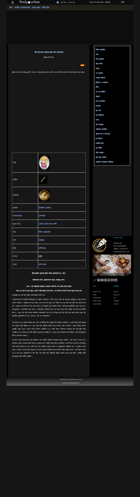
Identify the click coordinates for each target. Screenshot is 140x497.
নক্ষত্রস (98, 106)
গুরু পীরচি (99, 148)
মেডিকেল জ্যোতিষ (101, 129)
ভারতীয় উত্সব (100, 143)
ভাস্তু (97, 68)
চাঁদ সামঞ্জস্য (99, 124)
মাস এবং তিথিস (100, 101)
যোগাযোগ (116, 304)
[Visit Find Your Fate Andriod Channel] (115, 280)
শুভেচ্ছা (94, 295)
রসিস (97, 87)
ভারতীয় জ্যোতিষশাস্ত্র (23, 7)
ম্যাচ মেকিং (99, 64)
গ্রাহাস (98, 96)
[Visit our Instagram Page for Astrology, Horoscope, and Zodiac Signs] (102, 280)
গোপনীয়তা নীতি (97, 298)
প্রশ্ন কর (116, 292)
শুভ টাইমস (99, 138)
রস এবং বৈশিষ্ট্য (100, 92)
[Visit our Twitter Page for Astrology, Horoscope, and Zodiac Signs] (105, 280)
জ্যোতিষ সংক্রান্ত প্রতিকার (104, 162)
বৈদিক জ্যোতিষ (100, 50)
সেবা (115, 298)
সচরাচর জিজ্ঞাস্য (97, 304)
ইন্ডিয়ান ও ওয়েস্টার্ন (102, 82)
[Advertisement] (70, 27)
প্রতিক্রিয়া (116, 301)
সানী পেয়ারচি (99, 152)
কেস (81, 379)
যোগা (97, 120)
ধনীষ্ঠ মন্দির (45, 7)
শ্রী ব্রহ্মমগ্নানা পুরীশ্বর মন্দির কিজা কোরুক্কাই (48, 52)
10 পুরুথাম (99, 73)
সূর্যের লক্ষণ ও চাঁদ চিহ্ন (103, 134)
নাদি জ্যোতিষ (100, 59)
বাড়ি (10, 7)
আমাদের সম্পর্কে (97, 292)
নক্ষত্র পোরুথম (100, 78)
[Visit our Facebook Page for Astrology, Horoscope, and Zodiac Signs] (99, 280)
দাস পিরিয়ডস (100, 115)
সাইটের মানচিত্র (97, 301)
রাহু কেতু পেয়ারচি (101, 157)
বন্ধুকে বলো (116, 295)
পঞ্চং (97, 54)
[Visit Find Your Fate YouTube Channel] (109, 280)
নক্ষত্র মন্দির (36, 7)
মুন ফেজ (98, 110)
